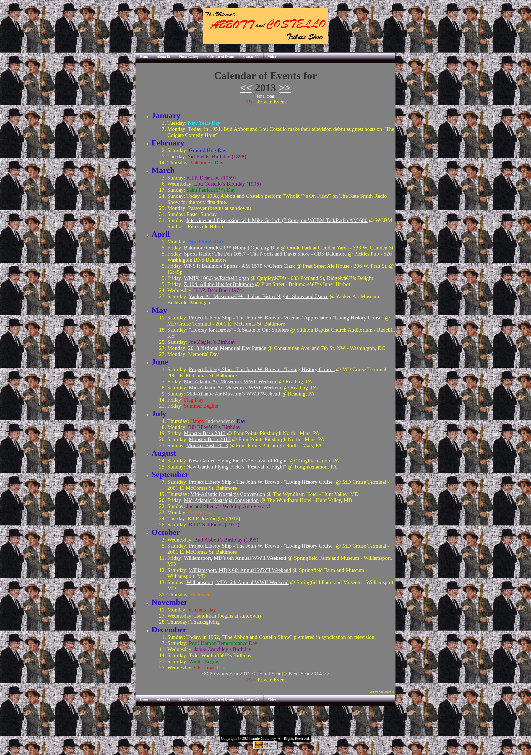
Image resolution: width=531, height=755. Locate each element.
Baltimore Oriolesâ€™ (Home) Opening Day (231, 248)
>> (285, 87)
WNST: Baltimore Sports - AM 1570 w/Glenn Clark (239, 266)
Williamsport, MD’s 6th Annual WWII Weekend (235, 558)
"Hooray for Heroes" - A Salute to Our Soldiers (239, 330)
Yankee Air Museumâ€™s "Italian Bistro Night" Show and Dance (258, 296)
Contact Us (251, 57)
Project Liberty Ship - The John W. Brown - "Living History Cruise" (262, 369)
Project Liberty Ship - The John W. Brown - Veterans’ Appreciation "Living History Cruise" (286, 318)
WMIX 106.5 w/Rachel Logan (216, 278)
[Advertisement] (265, 718)
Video (272, 57)
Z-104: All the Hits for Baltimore (219, 284)
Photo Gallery (189, 57)
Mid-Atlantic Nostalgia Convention (227, 494)
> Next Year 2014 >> (306, 673)
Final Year (265, 96)
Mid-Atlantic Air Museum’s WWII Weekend (231, 381)
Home (144, 57)
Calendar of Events (221, 57)
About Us (164, 57)
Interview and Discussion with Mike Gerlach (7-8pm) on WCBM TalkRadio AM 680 (277, 220)
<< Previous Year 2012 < (228, 673)
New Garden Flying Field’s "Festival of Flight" (239, 461)
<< (246, 87)
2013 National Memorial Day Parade (227, 348)
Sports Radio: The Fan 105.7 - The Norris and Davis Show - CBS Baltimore (265, 254)
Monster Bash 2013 (205, 433)
